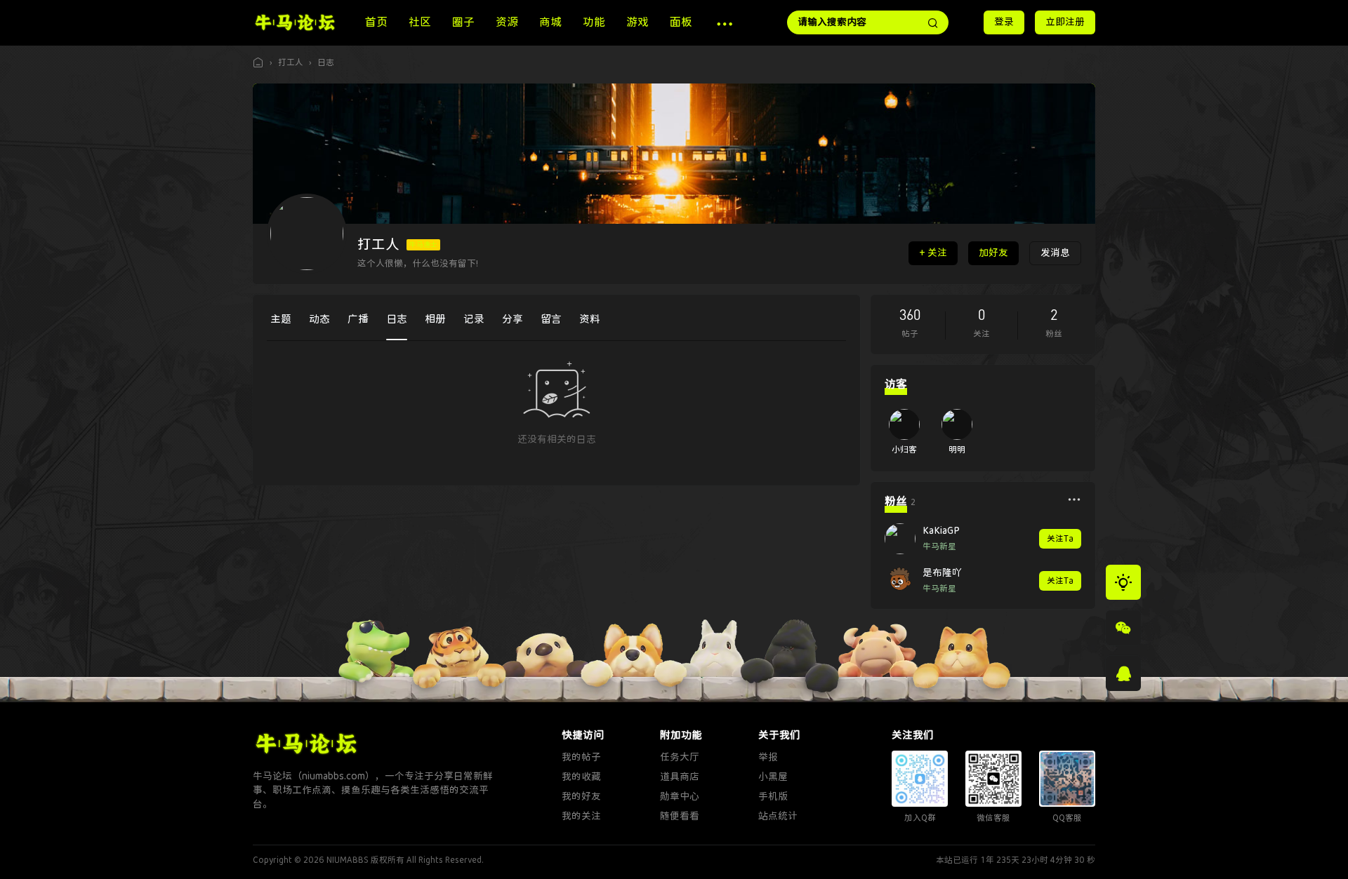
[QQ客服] (1123, 673)
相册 (435, 319)
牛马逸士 (423, 245)
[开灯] (1123, 582)
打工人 (290, 62)
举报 (768, 757)
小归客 (904, 450)
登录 (1004, 22)
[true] (933, 22)
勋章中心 (679, 797)
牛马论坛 (258, 63)
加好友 (993, 253)
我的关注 (581, 816)
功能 (594, 22)
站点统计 (778, 816)
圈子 (463, 22)
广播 (358, 319)
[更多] (1074, 499)
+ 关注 (933, 253)
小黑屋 (773, 777)
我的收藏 (581, 777)
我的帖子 (581, 757)
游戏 (637, 22)
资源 (507, 22)
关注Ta (1060, 539)
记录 (473, 319)
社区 (420, 22)
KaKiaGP (941, 531)
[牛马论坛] (295, 22)
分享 (512, 319)
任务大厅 (679, 757)
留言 (551, 319)
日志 (325, 62)
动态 (319, 319)
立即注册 (1065, 22)
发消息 (1055, 253)
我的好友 (581, 797)
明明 (957, 450)
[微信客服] (1123, 627)
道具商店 (679, 777)
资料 (589, 319)
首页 (376, 22)
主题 (280, 319)
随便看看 (679, 816)
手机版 (773, 797)
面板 (681, 22)
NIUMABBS (347, 860)
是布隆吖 (942, 573)
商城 (550, 22)
